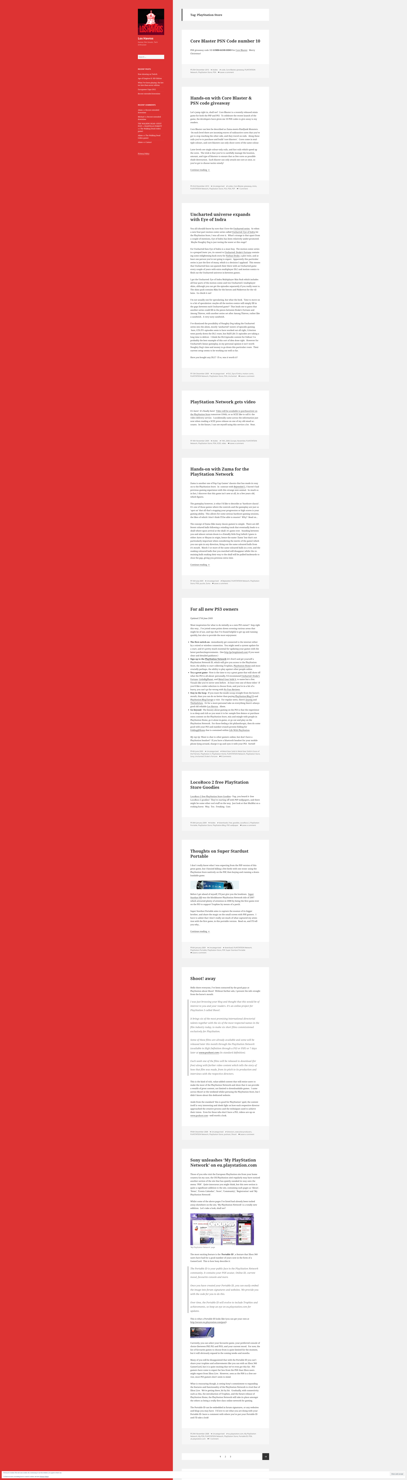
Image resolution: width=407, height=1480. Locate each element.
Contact (149, 142)
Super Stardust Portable (235, 950)
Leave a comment (227, 72)
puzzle (202, 583)
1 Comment (243, 188)
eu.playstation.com (235, 1434)
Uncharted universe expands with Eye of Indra (220, 216)
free (230, 823)
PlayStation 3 (206, 754)
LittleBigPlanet (206, 679)
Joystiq (249, 699)
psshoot (227, 1134)
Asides (215, 70)
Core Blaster (241, 50)
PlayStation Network (215, 659)
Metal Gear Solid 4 (227, 679)
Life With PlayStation (239, 730)
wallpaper (234, 825)
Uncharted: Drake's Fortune (206, 756)
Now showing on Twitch (147, 74)
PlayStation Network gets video (223, 402)
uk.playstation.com (198, 1439)
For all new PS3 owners (214, 609)
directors (230, 1132)
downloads (223, 823)
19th (223, 441)
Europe (233, 441)
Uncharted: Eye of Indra (243, 232)
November (241, 441)
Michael (141, 117)
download (229, 947)
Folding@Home (197, 730)
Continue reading (200, 170)
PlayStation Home (242, 665)
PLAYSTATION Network (199, 188)
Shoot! (234, 1134)
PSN (214, 72)
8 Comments (226, 756)
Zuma (208, 583)
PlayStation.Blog (219, 825)
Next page (265, 1456)
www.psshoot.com (209, 1052)
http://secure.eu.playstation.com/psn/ (208, 1322)
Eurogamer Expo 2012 (147, 89)
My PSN (201, 1436)
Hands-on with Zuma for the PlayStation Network (219, 471)
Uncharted (232, 376)
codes (230, 186)
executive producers (243, 1132)
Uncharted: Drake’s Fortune (238, 252)
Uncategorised (218, 186)
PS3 (225, 188)
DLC (229, 373)
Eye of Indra (237, 373)
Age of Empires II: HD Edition (150, 78)
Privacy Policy (143, 153)
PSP (233, 188)
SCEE (219, 443)
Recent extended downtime (149, 94)
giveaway (240, 70)
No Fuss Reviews (232, 689)
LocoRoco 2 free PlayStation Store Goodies (219, 784)
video (224, 443)
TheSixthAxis (196, 703)
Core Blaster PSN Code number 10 (225, 41)
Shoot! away (203, 978)
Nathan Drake (233, 255)
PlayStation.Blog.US (244, 696)
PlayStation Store (205, 72)
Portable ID (243, 1436)
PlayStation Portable (198, 950)
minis (254, 186)
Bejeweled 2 (239, 486)
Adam (140, 110)
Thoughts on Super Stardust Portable (219, 853)
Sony (192, 756)
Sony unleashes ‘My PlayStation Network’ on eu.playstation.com (223, 1162)
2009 (228, 441)
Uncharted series (241, 228)
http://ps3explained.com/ (236, 652)
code (223, 70)
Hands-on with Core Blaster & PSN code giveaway (221, 100)
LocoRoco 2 (244, 823)
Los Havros (145, 38)
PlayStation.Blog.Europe (201, 699)
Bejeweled (226, 581)
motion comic (248, 373)
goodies (236, 823)
